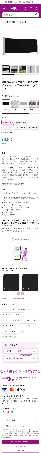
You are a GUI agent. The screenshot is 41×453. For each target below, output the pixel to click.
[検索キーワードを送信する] (36, 14)
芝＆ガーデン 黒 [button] (8, 326)
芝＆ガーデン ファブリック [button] (26, 326)
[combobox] (20, 14)
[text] (7, 140)
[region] (20, 440)
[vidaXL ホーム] (13, 8)
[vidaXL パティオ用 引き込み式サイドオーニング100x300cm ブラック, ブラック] (20, 46)
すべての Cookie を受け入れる (20, 442)
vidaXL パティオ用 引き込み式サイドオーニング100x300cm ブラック (20, 85)
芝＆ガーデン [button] (31, 320)
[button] (6, 106)
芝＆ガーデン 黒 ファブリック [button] (12, 331)
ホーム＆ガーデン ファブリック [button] (13, 315)
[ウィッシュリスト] (31, 8)
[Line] (12, 412)
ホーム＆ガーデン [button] (8, 309)
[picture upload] (21, 253)
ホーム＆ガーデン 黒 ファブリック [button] (13, 320)
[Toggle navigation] (4, 8)
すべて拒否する (20, 446)
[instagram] (8, 412)
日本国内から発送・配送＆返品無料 (21, 2)
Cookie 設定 (20, 450)
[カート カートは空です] (37, 8)
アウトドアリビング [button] (9, 337)
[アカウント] (25, 8)
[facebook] (3, 412)
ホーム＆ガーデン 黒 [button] (24, 309)
